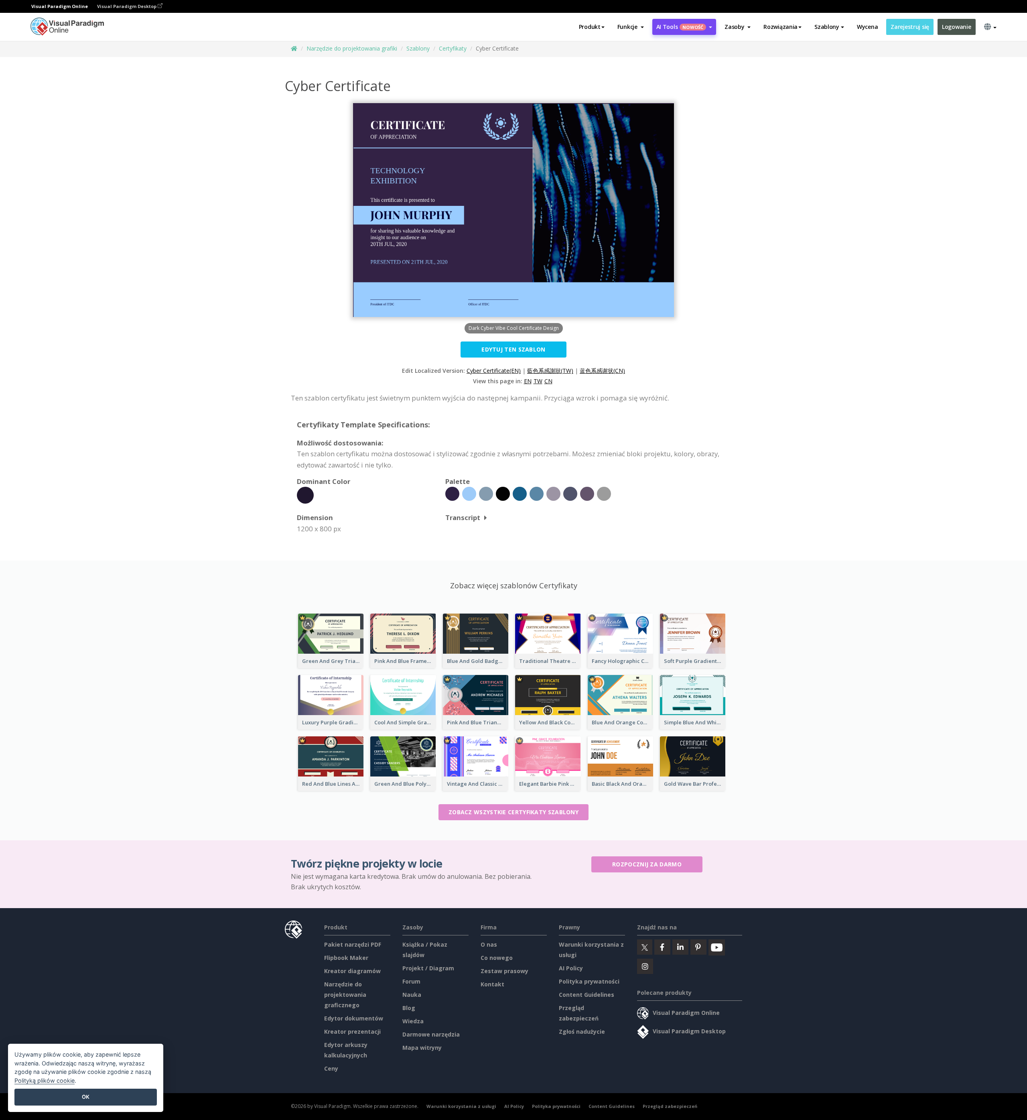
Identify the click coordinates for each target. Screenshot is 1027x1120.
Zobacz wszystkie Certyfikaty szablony (513, 812)
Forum (411, 981)
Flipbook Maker (346, 957)
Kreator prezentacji (352, 1031)
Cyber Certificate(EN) (494, 370)
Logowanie (956, 26)
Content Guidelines (586, 994)
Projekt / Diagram (428, 968)
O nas (489, 944)
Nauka (411, 994)
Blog (408, 1008)
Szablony (418, 48)
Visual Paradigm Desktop (127, 6)
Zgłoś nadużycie (582, 1031)
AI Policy (571, 968)
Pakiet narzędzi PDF (352, 944)
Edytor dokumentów (353, 1018)
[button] (630, 27)
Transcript (462, 517)
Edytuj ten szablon (513, 349)
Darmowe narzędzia (431, 1034)
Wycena (867, 26)
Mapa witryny (422, 1047)
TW (538, 381)
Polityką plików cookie (44, 1080)
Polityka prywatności (589, 981)
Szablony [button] (826, 26)
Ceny (331, 1068)
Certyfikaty (453, 48)
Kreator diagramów (352, 971)
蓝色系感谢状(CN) (602, 370)
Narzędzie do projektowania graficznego (345, 994)
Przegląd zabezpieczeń (670, 1106)
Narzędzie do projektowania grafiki (351, 48)
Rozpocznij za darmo (647, 864)
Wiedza (413, 1021)
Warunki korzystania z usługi (461, 1106)
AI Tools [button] (680, 26)
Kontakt (492, 984)
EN (528, 381)
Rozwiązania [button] (780, 26)
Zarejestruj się (910, 26)
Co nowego (497, 957)
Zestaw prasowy (504, 971)
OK (85, 1097)
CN (548, 381)
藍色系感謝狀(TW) (550, 370)
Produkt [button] (590, 26)
